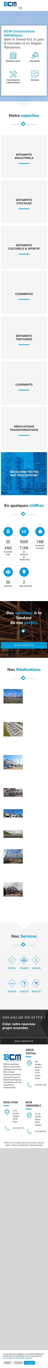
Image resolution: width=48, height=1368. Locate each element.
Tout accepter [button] (29, 1363)
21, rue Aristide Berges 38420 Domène (38, 1119)
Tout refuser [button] (18, 1363)
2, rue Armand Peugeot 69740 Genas (16, 1116)
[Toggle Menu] (20, 8)
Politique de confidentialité (19, 1145)
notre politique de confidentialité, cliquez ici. (17, 1358)
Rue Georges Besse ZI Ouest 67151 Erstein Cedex (38, 1070)
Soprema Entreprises (36, 1145)
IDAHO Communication (29, 1143)
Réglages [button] (7, 1363)
